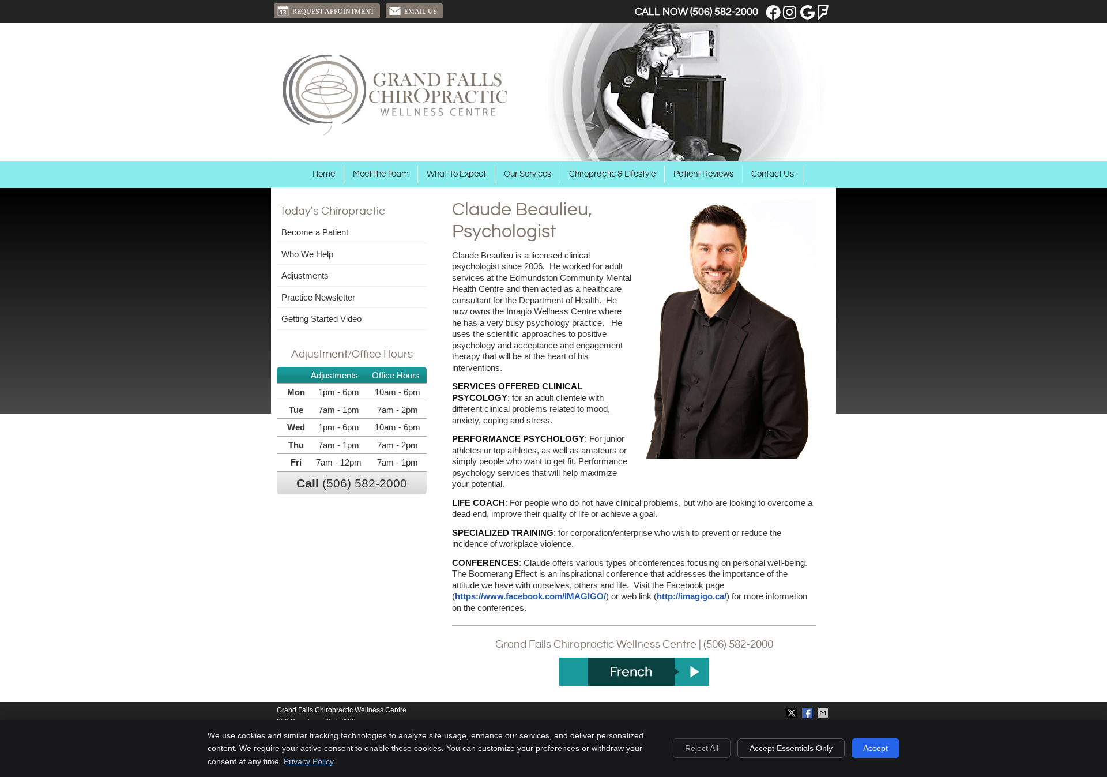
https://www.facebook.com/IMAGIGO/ (530, 596)
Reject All (701, 748)
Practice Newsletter (318, 297)
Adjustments (305, 275)
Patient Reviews (703, 174)
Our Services (527, 174)
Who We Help (307, 254)
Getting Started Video (321, 319)
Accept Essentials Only (791, 748)
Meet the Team (381, 174)
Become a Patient (314, 232)
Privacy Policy (309, 761)
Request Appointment (333, 11)
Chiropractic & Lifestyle (612, 174)
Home (323, 174)
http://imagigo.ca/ (691, 596)
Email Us (420, 11)
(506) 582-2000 (724, 11)
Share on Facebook (808, 713)
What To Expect (456, 174)
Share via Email (824, 713)
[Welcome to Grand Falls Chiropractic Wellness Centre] (395, 133)
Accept (875, 748)
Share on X (792, 713)
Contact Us (772, 174)
